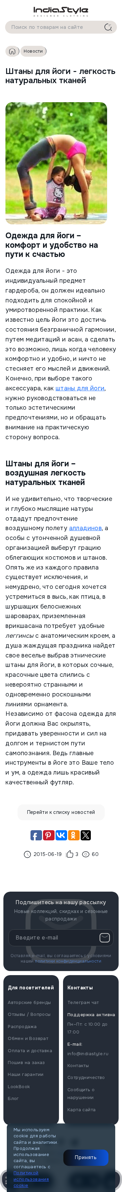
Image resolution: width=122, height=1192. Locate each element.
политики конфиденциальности (68, 961)
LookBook (19, 1086)
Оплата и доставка (30, 1051)
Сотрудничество (86, 1077)
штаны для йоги (80, 388)
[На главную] (61, 11)
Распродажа (22, 1026)
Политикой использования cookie (31, 1179)
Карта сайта (81, 1110)
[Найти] (108, 27)
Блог (13, 1098)
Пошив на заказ (26, 1062)
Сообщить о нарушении (81, 1093)
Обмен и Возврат (28, 1038)
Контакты (78, 1065)
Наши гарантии (25, 1074)
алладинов (85, 528)
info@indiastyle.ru (87, 1054)
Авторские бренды (29, 1002)
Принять (86, 1157)
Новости (33, 51)
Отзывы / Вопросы (29, 1014)
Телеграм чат (83, 1002)
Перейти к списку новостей (61, 812)
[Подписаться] (104, 938)
